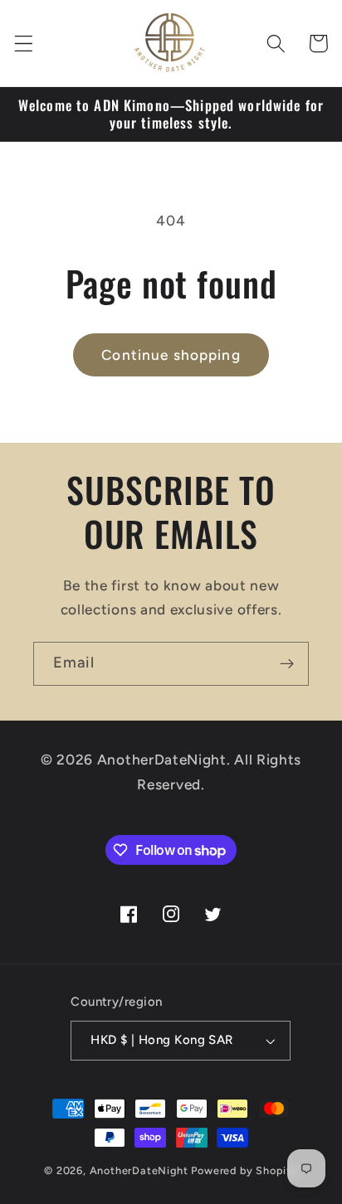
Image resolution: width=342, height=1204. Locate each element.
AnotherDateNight (139, 1170)
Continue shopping (171, 355)
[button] (23, 43)
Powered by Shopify (244, 1170)
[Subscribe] (287, 664)
